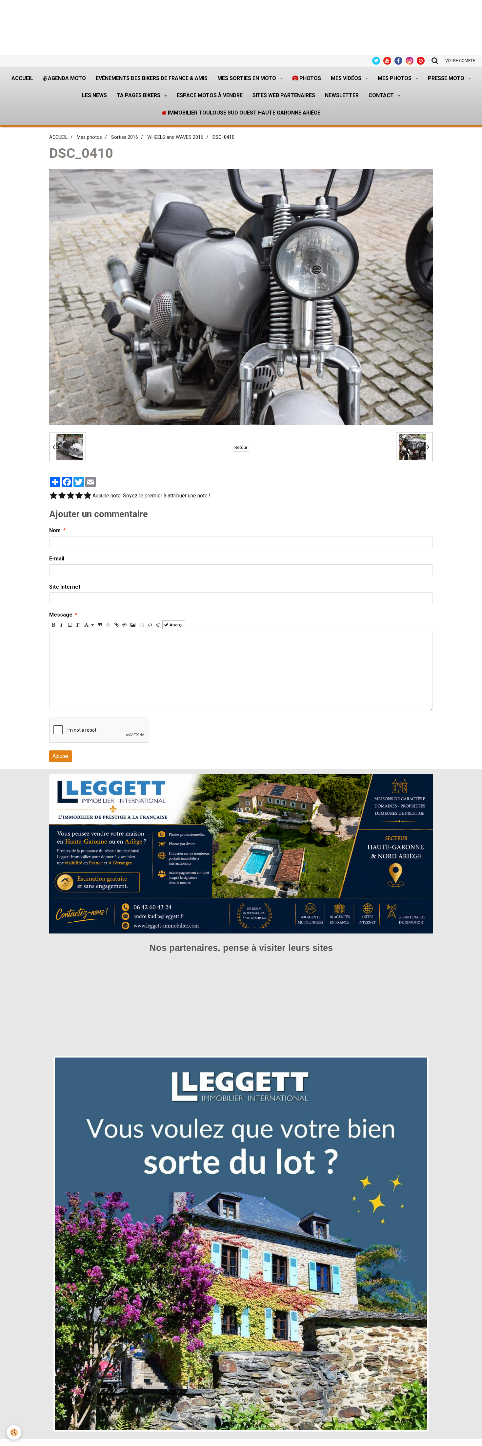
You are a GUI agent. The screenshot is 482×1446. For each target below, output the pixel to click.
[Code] (150, 624)
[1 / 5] (53, 496)
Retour (241, 447)
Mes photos (395, 78)
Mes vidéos (347, 78)
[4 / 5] (79, 496)
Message (60, 615)
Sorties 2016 (124, 137)
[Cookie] (14, 1432)
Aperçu (176, 624)
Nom (55, 530)
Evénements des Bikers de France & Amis (152, 78)
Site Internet (64, 587)
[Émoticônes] (158, 624)
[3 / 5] (70, 496)
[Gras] (53, 624)
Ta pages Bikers (139, 95)
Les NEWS (94, 95)
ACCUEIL (58, 137)
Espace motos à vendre (210, 95)
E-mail (56, 558)
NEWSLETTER (342, 95)
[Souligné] (70, 624)
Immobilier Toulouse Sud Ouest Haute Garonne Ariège (243, 113)
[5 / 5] (87, 496)
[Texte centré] (108, 624)
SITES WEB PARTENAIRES (283, 95)
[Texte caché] (124, 624)
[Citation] (100, 624)
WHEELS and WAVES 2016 (175, 137)
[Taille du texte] (78, 624)
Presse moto (447, 78)
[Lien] (116, 624)
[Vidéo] (141, 624)
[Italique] (61, 624)
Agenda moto (66, 78)
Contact (382, 95)
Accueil (22, 78)
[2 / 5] (62, 496)
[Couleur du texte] (89, 624)
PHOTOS (309, 78)
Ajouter (60, 756)
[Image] (133, 624)
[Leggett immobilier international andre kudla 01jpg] (241, 1244)
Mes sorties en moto (247, 78)
